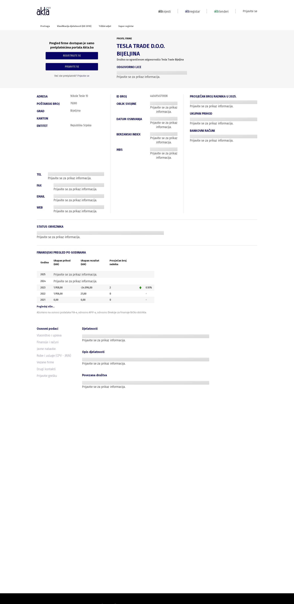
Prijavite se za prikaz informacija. (138, 77)
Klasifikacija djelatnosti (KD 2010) (74, 26)
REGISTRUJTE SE (72, 55)
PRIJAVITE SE (72, 66)
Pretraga (45, 26)
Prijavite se (250, 11)
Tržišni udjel (105, 26)
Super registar (126, 26)
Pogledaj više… (46, 306)
